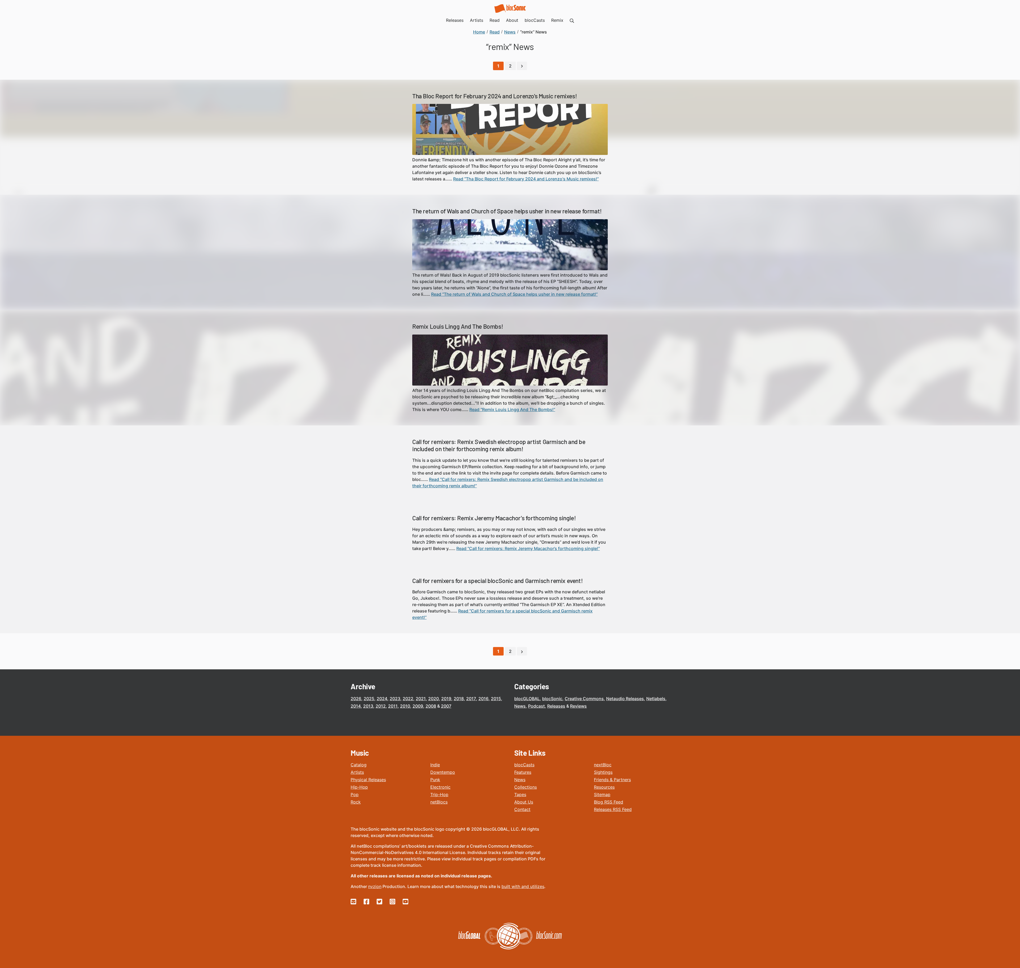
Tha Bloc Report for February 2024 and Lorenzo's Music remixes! (494, 96)
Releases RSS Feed (613, 809)
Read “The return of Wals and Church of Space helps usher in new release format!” (514, 294)
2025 (369, 698)
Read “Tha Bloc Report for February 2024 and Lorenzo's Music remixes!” (526, 178)
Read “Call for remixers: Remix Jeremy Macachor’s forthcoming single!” (528, 548)
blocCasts (524, 764)
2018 (459, 698)
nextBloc (602, 764)
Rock (356, 802)
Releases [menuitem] (455, 20)
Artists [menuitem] (476, 20)
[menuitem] (572, 20)
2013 (368, 706)
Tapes (520, 794)
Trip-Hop (439, 794)
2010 (405, 706)
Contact (522, 809)
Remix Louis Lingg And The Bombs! (457, 326)
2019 (446, 698)
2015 (496, 698)
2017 (471, 698)
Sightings (603, 772)
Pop (355, 794)
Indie (435, 764)
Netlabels (655, 698)
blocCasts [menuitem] (535, 20)
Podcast (536, 706)
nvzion (374, 886)
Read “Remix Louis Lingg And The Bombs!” (512, 409)
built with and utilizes (523, 886)
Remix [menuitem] (557, 20)
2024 (382, 698)
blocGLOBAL (527, 698)
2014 (356, 706)
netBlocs (439, 802)
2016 (483, 698)
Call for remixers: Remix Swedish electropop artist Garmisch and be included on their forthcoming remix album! (498, 445)
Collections (525, 787)
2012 (381, 706)
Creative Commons (584, 698)
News (520, 706)
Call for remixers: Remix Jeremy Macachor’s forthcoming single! (494, 518)
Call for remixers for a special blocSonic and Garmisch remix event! (497, 580)
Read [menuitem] (495, 20)
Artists (357, 772)
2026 (356, 698)
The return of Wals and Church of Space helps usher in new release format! (507, 211)
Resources (604, 787)
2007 (446, 706)
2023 (395, 698)
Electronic (440, 787)
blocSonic (552, 698)
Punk (435, 779)
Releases (556, 706)
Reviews (578, 706)
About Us (523, 802)
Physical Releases (368, 779)
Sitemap (602, 794)
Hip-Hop (359, 787)
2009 (418, 706)
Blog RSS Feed (608, 802)
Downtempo (442, 772)
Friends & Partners (612, 779)
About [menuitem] (512, 20)
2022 (408, 698)
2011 (393, 706)
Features (522, 772)
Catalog (359, 764)
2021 (421, 698)
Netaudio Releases (625, 698)
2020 (433, 698)
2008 (431, 706)
